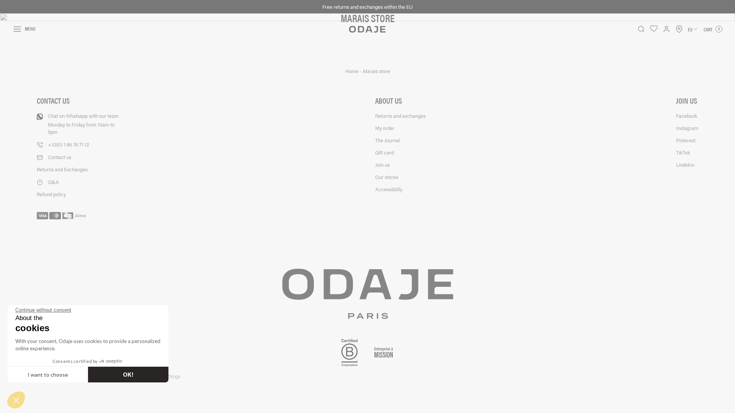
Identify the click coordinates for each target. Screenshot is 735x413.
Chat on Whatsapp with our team (83, 123)
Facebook (686, 115)
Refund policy (51, 194)
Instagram (687, 128)
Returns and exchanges (400, 115)
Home (352, 71)
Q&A (53, 181)
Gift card (384, 152)
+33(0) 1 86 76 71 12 (68, 144)
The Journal (387, 140)
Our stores (386, 176)
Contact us (59, 157)
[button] (16, 400)
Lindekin (685, 164)
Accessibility (388, 189)
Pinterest (686, 140)
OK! (128, 374)
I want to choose (48, 374)
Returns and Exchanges (62, 169)
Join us (382, 164)
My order (385, 128)
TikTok (683, 152)
